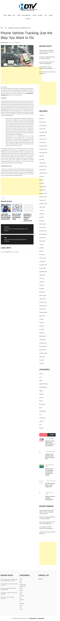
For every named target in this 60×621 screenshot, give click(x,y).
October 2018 (42, 349)
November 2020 (43, 264)
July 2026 (41, 115)
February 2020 (42, 295)
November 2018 (43, 346)
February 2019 (42, 336)
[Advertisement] (21, 75)
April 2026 (41, 118)
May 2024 (41, 156)
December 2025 (43, 125)
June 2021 (41, 247)
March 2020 (42, 292)
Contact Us (28, 18)
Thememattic (41, 618)
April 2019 (41, 329)
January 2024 (42, 162)
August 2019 (42, 315)
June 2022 (41, 213)
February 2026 (42, 122)
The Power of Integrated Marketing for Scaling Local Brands (47, 57)
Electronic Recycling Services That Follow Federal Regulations (47, 62)
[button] (58, 3)
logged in (9, 252)
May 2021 (41, 251)
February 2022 (42, 224)
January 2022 (42, 227)
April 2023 (41, 183)
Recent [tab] (52, 434)
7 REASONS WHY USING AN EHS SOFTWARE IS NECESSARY (6, 216)
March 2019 (42, 332)
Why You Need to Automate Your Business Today (16, 216)
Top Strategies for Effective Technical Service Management (46, 67)
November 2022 (43, 196)
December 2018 (43, 343)
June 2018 (41, 363)
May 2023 (41, 179)
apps (14, 15)
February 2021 (42, 258)
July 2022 (41, 210)
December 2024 (43, 145)
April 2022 (41, 217)
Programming (42, 411)
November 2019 (43, 305)
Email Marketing (43, 387)
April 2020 (41, 288)
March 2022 (42, 220)
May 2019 (41, 326)
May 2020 (41, 285)
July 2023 (41, 176)
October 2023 (42, 169)
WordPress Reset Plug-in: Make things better (50, 485)
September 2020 (43, 271)
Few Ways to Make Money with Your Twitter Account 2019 (28, 217)
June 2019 (41, 322)
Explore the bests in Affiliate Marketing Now (50, 498)
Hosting (41, 397)
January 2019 (42, 339)
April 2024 (41, 159)
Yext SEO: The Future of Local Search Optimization (47, 72)
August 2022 (42, 207)
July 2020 (41, 278)
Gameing (41, 394)
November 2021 (43, 234)
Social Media (42, 417)
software (40, 15)
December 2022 (43, 193)
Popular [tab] (44, 434)
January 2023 (42, 190)
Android (9, 15)
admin (18, 42)
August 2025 (42, 135)
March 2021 (42, 254)
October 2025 (42, 128)
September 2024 (43, 152)
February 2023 (42, 186)
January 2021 (42, 261)
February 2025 (42, 139)
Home (5, 15)
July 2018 (41, 360)
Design (19, 15)
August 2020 (42, 275)
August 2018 (42, 356)
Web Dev (51, 15)
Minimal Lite (33, 618)
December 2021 (43, 230)
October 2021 (42, 237)
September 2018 (43, 353)
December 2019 (43, 302)
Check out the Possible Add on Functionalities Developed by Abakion (49, 472)
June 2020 (41, 281)
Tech (46, 15)
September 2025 (43, 132)
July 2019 (41, 319)
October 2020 (42, 268)
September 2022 (43, 203)
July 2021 (41, 244)
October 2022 (42, 200)
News (40, 407)
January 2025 (42, 142)
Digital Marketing (26, 15)
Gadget (34, 15)
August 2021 (42, 241)
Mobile (41, 400)
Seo (40, 414)
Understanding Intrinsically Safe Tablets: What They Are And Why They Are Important (46, 52)
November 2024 (43, 149)
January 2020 (42, 298)
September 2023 (43, 173)
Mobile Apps (42, 404)
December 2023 (43, 166)
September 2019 (43, 312)
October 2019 (42, 309)
